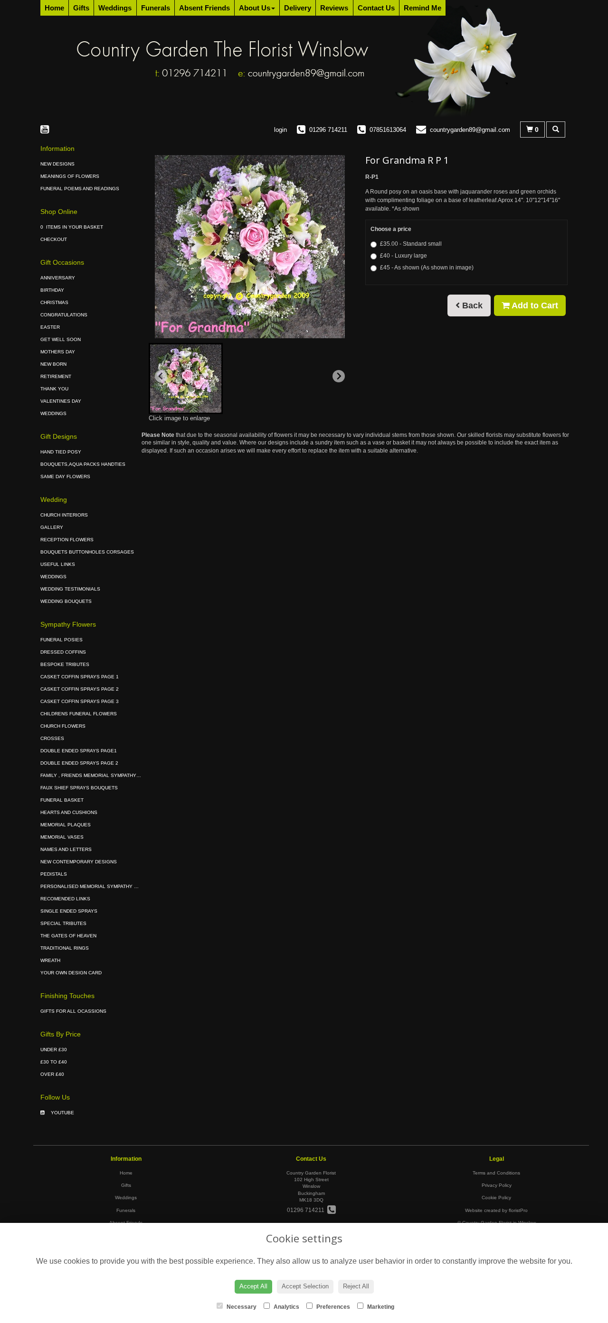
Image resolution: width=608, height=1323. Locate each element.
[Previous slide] (161, 376)
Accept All (253, 1286)
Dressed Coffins (63, 652)
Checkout (53, 239)
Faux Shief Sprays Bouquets (79, 787)
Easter (50, 327)
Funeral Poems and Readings (79, 188)
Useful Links (57, 564)
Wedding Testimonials (70, 589)
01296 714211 (307, 1210)
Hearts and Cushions (68, 812)
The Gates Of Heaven (68, 935)
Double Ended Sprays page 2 (79, 763)
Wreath (50, 960)
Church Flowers (63, 726)
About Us (254, 8)
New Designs (57, 164)
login (280, 129)
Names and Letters (66, 849)
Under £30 (53, 1049)
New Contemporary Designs (78, 861)
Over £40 (52, 1074)
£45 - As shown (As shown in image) (427, 267)
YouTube (61, 1112)
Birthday (52, 290)
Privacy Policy (497, 1185)
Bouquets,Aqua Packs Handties (82, 464)
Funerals (155, 8)
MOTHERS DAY (57, 351)
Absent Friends (204, 8)
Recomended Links (65, 898)
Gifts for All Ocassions (73, 1011)
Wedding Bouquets (66, 601)
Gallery (51, 527)
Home (54, 8)
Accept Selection (305, 1286)
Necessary (240, 1307)
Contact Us (376, 8)
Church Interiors (64, 515)
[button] (186, 378)
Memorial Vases (62, 837)
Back (471, 305)
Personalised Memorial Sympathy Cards (95, 886)
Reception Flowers (67, 539)
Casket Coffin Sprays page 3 (79, 701)
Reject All (356, 1286)
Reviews (334, 8)
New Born (53, 364)
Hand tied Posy (60, 451)
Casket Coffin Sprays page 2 (79, 689)
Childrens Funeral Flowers (78, 713)
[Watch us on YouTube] (47, 129)
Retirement (55, 376)
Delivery (297, 8)
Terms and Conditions (496, 1172)
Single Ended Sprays (68, 911)
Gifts (81, 8)
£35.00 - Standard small (411, 244)
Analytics (285, 1307)
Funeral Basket (62, 800)
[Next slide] (338, 376)
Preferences (332, 1307)
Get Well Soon (60, 339)
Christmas (54, 302)
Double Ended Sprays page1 (78, 750)
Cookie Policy (496, 1197)
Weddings (115, 8)
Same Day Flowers (65, 476)
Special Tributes (63, 923)
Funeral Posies (61, 639)
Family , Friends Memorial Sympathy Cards (97, 775)
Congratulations (63, 314)
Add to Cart (534, 305)
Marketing (380, 1307)
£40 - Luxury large (403, 255)
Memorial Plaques (65, 824)
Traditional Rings (64, 948)
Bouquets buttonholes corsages (87, 552)
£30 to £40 (53, 1061)
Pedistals (53, 874)
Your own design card (71, 972)
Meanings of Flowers (69, 176)
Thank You (54, 388)
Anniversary (57, 277)
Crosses (52, 738)
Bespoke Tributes (64, 664)
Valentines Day (60, 401)
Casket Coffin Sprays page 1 (79, 676)
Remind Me (422, 8)
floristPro (518, 1210)
